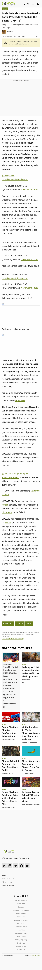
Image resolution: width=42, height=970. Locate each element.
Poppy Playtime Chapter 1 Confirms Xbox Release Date (10, 732)
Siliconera (21, 917)
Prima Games (21, 913)
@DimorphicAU (24, 474)
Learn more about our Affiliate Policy (12, 638)
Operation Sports (21, 933)
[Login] (37, 3)
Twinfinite (21, 904)
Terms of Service (8, 879)
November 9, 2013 (29, 189)
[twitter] (15, 865)
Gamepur (21, 907)
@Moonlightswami (10, 477)
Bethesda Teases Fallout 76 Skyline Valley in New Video (30, 796)
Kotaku (5, 505)
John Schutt (26, 680)
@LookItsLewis (9, 474)
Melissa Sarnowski (9, 739)
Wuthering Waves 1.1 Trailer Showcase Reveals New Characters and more (31, 733)
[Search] (23, 3)
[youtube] (27, 865)
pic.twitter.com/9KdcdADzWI (15, 179)
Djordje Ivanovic (28, 773)
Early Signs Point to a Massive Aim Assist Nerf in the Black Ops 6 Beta (30, 672)
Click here (7, 512)
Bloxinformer (21, 946)
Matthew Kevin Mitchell (31, 804)
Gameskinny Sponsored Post (9, 702)
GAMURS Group (35, 955)
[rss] (4, 865)
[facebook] (21, 865)
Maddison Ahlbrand (29, 743)
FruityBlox (21, 943)
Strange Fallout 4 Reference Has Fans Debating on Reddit (10, 766)
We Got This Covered (21, 920)
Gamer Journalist (21, 927)
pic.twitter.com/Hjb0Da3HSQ (15, 278)
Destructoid (21, 923)
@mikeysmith (8, 175)
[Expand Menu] (33, 3)
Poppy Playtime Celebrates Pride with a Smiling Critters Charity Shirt (10, 798)
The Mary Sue (21, 936)
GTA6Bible (21, 949)
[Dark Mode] (28, 3)
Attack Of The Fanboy (21, 910)
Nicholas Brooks (8, 773)
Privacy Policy (7, 882)
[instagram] (9, 865)
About (4, 875)
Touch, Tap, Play (21, 940)
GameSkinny (21, 930)
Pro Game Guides (21, 900)
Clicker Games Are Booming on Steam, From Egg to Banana (31, 766)
